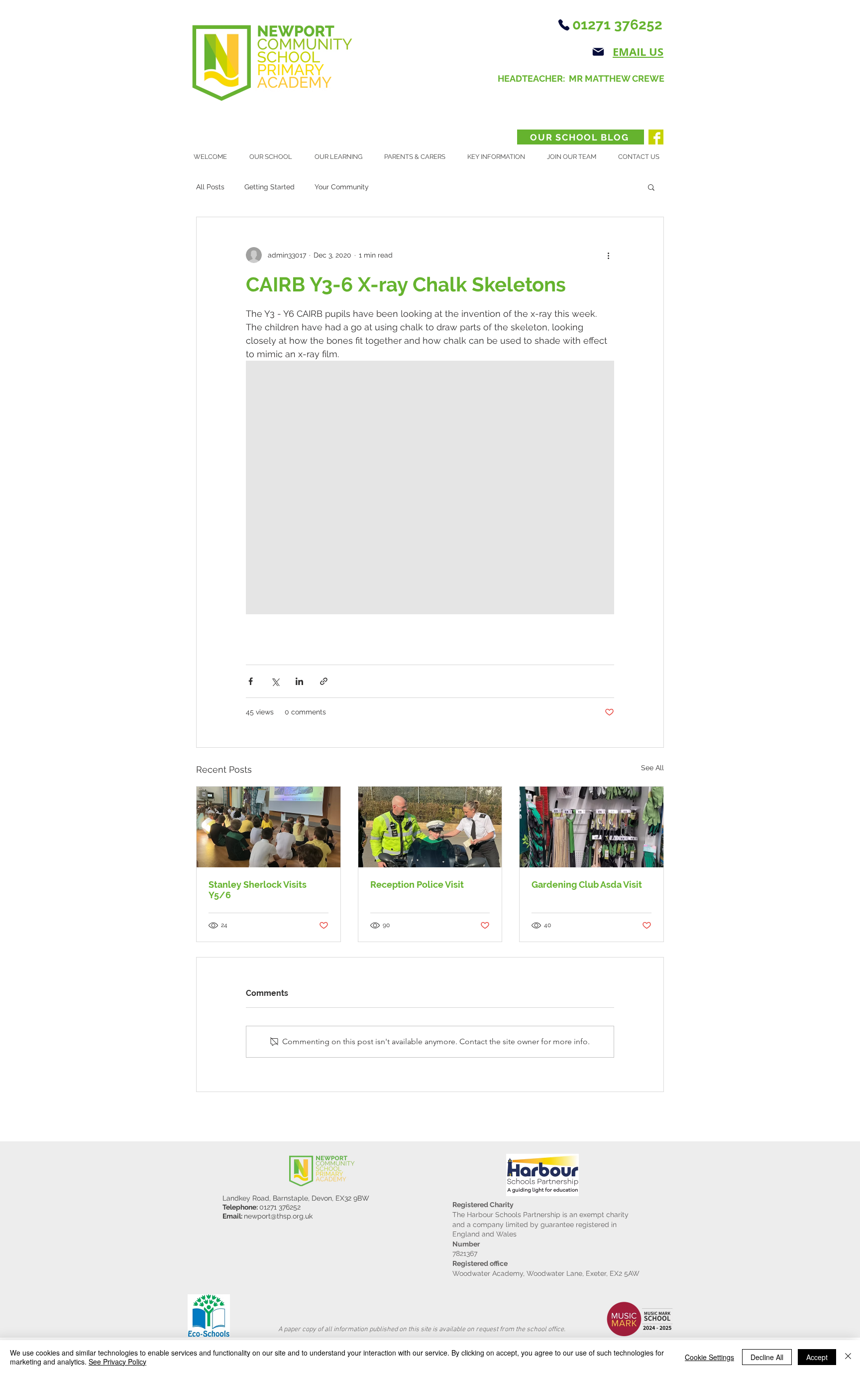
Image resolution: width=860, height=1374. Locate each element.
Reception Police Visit (417, 884)
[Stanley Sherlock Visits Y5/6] (268, 827)
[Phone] (563, 25)
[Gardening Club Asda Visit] (591, 827)
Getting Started (269, 187)
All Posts (210, 187)
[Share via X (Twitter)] (275, 681)
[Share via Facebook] (250, 681)
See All (652, 768)
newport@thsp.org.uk (278, 1216)
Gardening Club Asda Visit (587, 884)
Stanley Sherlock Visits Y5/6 (258, 889)
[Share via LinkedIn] (299, 681)
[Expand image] (430, 487)
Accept (817, 1357)
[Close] (848, 1357)
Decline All (767, 1357)
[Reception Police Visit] (430, 827)
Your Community (342, 187)
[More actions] (608, 255)
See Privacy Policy (117, 1362)
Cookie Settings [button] (709, 1357)
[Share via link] (323, 681)
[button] (274, 157)
